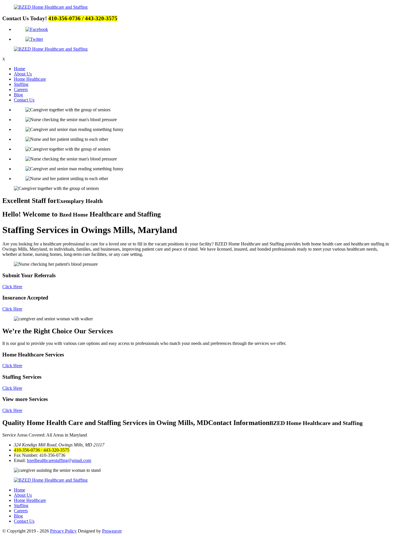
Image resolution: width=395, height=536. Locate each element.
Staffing (21, 84)
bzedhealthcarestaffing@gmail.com (59, 460)
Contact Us (24, 99)
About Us (23, 73)
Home (19, 68)
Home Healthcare (30, 79)
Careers (21, 89)
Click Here (12, 286)
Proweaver (112, 530)
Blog (18, 94)
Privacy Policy (63, 530)
